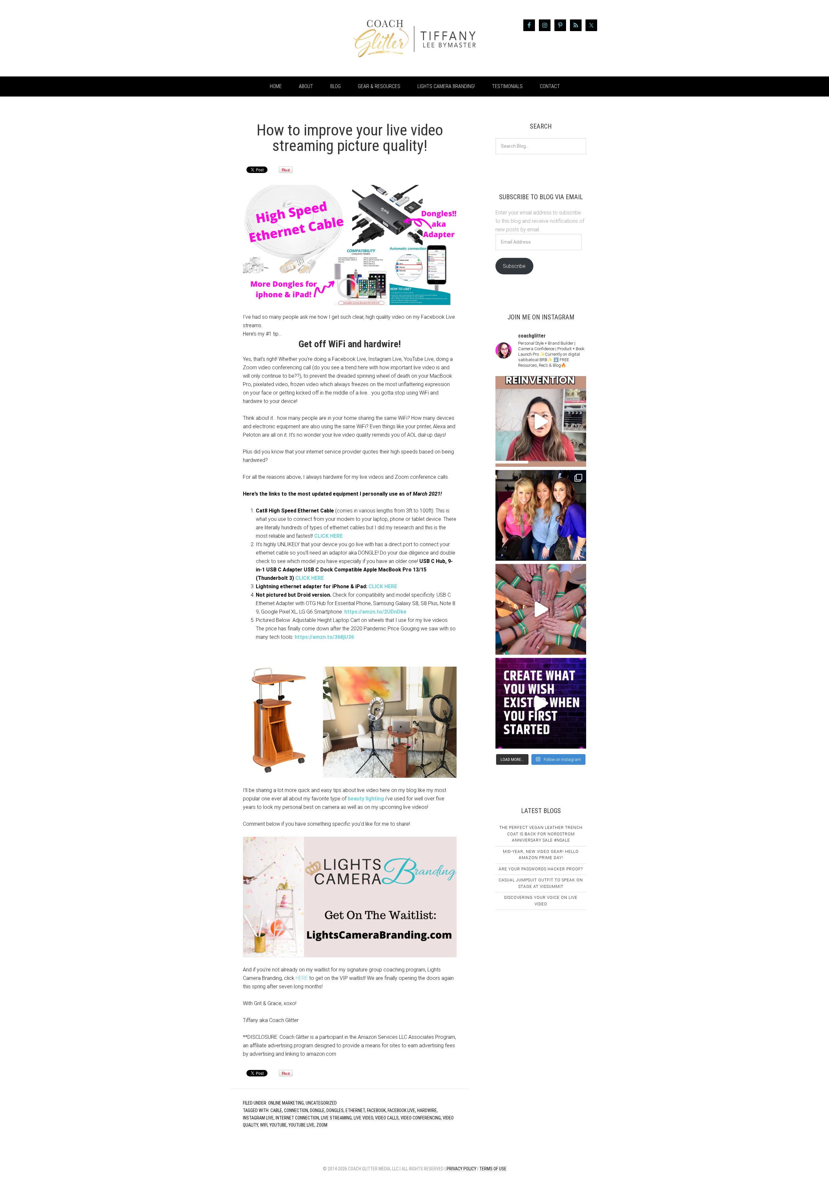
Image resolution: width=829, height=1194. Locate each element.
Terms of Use (492, 1168)
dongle (317, 1110)
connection (296, 1110)
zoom (321, 1125)
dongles (335, 1110)
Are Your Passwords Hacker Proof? (541, 869)
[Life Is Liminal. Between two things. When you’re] (540, 609)
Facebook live (401, 1110)
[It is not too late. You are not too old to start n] (540, 515)
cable (276, 1110)
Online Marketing (286, 1103)
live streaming (336, 1117)
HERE (302, 978)
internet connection (297, 1117)
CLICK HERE (328, 536)
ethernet (355, 1110)
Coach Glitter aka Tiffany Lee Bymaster (282, 38)
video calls (387, 1117)
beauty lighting (366, 799)
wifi (263, 1125)
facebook (376, 1110)
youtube (278, 1125)
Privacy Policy (461, 1168)
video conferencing (421, 1117)
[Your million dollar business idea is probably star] (540, 703)
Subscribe (514, 266)
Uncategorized (321, 1103)
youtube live (301, 1125)
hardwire (427, 1110)
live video (363, 1117)
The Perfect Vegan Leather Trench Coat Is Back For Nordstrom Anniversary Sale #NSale (541, 834)
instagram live (258, 1117)
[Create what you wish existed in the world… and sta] (540, 421)
